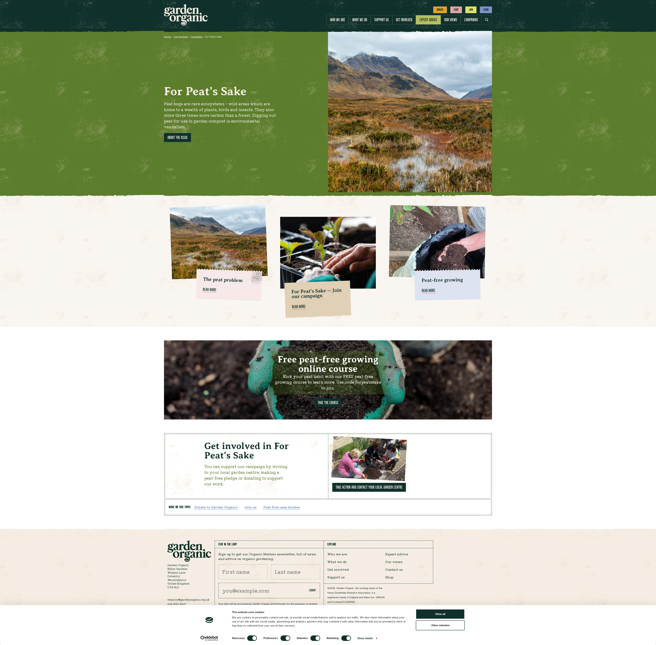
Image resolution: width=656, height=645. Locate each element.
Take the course (328, 402)
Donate (440, 10)
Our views (450, 19)
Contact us (394, 569)
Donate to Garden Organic (216, 507)
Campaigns (471, 19)
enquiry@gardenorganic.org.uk (188, 599)
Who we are (337, 19)
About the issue (177, 137)
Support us (381, 19)
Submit (312, 590)
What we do (359, 19)
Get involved (404, 19)
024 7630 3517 (176, 604)
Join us (250, 507)
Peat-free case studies (281, 507)
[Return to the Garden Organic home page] (186, 24)
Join (471, 10)
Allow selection (440, 625)
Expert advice (428, 19)
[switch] (285, 638)
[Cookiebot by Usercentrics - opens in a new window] (209, 638)
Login (486, 10)
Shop (456, 10)
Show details (365, 638)
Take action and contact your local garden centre (369, 487)
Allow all (440, 614)
